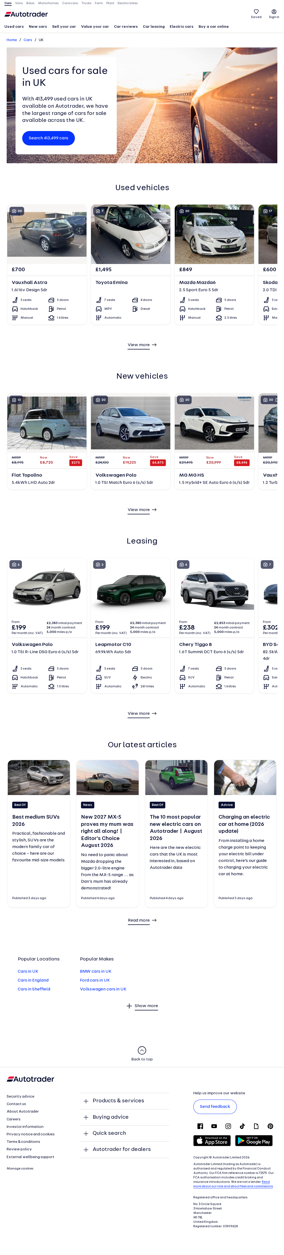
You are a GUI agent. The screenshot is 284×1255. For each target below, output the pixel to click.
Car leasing (154, 27)
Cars (28, 40)
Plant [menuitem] (110, 3)
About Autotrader (23, 1111)
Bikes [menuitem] (30, 3)
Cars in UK (28, 971)
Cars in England (33, 980)
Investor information (25, 1127)
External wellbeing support (30, 1157)
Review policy (19, 1149)
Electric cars (182, 27)
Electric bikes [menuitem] (128, 3)
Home (12, 40)
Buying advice (111, 1117)
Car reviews (126, 27)
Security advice (20, 1096)
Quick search (109, 1133)
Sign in (274, 17)
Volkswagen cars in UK (103, 989)
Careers (14, 1119)
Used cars (14, 27)
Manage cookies (20, 1168)
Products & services (118, 1101)
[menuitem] (14, 27)
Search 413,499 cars (48, 138)
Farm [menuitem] (99, 3)
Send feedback (215, 1107)
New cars (38, 27)
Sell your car (64, 27)
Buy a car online (214, 27)
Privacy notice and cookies (31, 1134)
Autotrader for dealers (122, 1149)
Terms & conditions (23, 1142)
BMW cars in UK (95, 971)
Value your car (95, 27)
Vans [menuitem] (19, 3)
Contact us (16, 1104)
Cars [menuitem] (8, 3)
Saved (256, 17)
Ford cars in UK (95, 980)
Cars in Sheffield (34, 989)
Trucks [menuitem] (87, 3)
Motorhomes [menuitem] (48, 3)
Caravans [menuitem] (70, 3)
